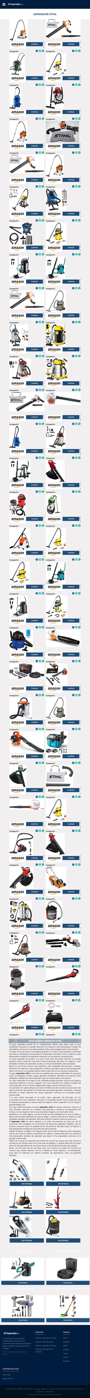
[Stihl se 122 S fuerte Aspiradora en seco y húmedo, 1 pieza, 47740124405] (63, 166)
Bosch (65, 1346)
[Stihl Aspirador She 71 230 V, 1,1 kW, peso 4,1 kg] (26, 166)
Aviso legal (6, 1375)
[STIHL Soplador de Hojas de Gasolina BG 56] (63, 403)
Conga (65, 1353)
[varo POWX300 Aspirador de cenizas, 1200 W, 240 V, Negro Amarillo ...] (63, 1226)
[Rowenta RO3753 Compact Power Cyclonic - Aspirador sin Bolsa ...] (26, 1198)
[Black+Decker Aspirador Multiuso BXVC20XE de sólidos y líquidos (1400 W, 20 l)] (26, 946)
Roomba (66, 1361)
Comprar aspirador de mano (45, 1346)
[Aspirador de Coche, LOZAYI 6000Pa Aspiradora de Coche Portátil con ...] (26, 1226)
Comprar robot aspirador (44, 1342)
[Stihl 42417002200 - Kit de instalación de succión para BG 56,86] (63, 776)
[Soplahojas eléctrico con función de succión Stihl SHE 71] (26, 301)
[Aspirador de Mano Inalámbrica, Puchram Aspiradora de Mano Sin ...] (26, 1170)
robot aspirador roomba (67, 1251)
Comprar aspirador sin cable (45, 1338)
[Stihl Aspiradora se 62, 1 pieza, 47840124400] (26, 539)
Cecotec (66, 1349)
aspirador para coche (22, 1289)
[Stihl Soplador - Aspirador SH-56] (26, 403)
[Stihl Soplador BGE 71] (26, 810)
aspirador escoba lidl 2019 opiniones (67, 1289)
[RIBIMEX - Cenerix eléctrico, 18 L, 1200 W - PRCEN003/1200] (63, 912)
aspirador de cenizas (22, 1251)
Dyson (65, 1338)
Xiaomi (65, 1357)
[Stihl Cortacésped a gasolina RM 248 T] (63, 878)
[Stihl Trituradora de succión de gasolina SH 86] (63, 946)
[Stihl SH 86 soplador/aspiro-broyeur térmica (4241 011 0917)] (63, 132)
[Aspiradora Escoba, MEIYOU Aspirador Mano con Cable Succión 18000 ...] (63, 1170)
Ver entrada (27, 1184)
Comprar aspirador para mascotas (44, 1350)
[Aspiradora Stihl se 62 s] (26, 30)
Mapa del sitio (8, 1378)
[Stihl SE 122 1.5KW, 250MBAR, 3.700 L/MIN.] (26, 132)
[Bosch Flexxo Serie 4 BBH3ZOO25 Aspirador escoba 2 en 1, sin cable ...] (63, 1198)
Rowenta (66, 1342)
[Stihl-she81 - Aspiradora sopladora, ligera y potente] (63, 30)
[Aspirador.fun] (17, 1333)
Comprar (34, 44)
